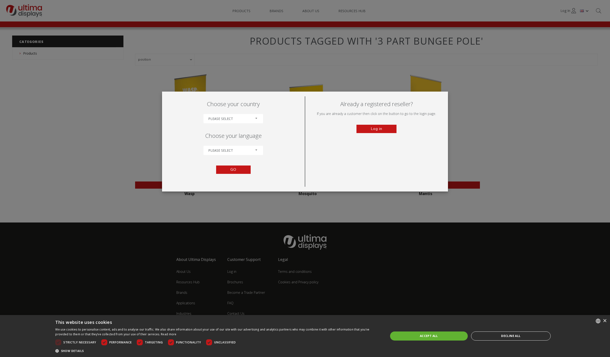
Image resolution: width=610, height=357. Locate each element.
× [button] (604, 321)
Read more (169, 334)
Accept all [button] (429, 336)
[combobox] (233, 118)
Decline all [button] (510, 336)
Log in (376, 128)
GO (233, 169)
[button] (216, 350)
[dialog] (305, 336)
